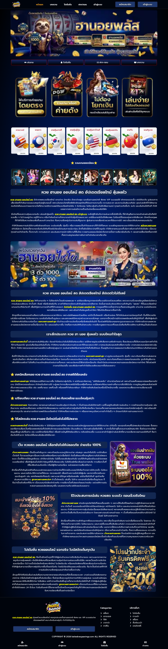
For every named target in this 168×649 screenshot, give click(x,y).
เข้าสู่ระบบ (98, 4)
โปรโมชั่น (68, 4)
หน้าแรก (39, 4)
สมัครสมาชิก (22, 645)
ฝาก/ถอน (82, 4)
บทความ (53, 4)
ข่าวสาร (145, 645)
